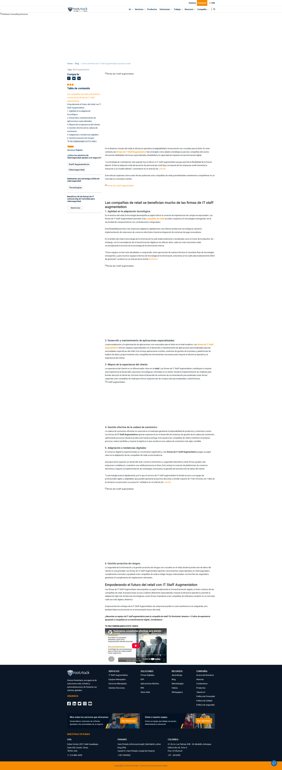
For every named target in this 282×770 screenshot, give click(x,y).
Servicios (75, 208)
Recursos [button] (189, 9)
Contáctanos (202, 683)
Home (70, 63)
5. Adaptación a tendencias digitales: (83, 135)
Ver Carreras (203, 721)
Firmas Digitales (147, 675)
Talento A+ (201, 692)
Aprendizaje (177, 675)
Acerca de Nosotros (205, 675)
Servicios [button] (139, 9)
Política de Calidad (204, 700)
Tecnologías (75, 187)
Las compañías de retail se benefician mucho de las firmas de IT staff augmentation (83, 97)
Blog (77, 63)
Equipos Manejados (117, 679)
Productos (152, 9)
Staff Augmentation (79, 164)
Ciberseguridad (77, 170)
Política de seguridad (205, 705)
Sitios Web (145, 692)
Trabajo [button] (177, 9)
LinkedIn (162, 169)
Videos (175, 688)
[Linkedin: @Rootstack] (74, 701)
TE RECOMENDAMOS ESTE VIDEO (82, 141)
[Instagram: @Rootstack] (85, 701)
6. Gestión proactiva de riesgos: (81, 138)
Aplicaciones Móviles (150, 683)
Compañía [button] (201, 9)
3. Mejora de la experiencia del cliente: (83, 124)
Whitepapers (177, 692)
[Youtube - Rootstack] (90, 701)
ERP (142, 679)
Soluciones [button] (165, 9)
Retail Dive (153, 259)
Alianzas (200, 679)
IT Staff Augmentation (118, 675)
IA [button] (130, 9)
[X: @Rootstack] (79, 701)
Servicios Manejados (118, 683)
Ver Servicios (128, 721)
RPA (142, 688)
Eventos (192, 3)
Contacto (202, 3)
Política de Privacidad (205, 696)
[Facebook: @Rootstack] (69, 701)
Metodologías (178, 683)
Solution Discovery (117, 688)
